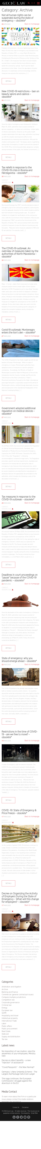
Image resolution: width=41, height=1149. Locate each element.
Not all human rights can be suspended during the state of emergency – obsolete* (17, 18)
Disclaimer (25, 1107)
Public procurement (9, 1029)
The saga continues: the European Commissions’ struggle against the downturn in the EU (17, 1081)
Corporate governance (10, 1002)
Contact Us (16, 1107)
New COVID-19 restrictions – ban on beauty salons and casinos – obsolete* (20, 94)
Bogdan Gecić (7, 822)
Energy (4, 1008)
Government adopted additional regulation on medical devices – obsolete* (19, 411)
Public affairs (7, 1026)
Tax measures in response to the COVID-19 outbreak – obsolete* (18, 498)
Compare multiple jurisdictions (14, 997)
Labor (4, 1023)
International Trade (9, 1021)
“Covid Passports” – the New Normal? (18, 1067)
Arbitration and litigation (11, 987)
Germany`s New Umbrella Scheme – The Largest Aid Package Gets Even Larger (19, 1073)
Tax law (5, 1039)
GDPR (4, 1013)
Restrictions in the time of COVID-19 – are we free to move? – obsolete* (20, 734)
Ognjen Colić (7, 182)
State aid (5, 1034)
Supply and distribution (11, 1037)
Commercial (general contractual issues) (18, 995)
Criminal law (7, 1005)
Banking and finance (10, 992)
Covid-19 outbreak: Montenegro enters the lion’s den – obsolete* (19, 331)
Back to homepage (32, 24)
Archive (5, 989)
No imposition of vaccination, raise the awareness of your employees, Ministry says (18, 1053)
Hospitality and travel (10, 1016)
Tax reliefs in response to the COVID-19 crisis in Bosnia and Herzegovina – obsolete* (17, 170)
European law (7, 1010)
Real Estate (6, 1031)
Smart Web (34, 1113)
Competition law (8, 1000)
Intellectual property (10, 1018)
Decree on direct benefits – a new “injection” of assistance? (16, 1061)
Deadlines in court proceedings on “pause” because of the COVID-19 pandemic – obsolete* (20, 578)
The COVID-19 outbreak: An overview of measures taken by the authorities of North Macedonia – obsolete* (20, 252)
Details (8, 81)
